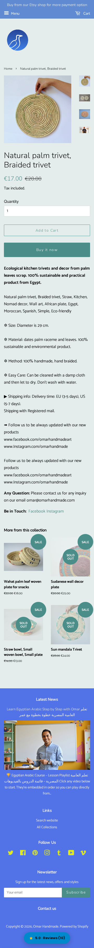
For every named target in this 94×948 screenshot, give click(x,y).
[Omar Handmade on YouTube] (71, 854)
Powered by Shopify (74, 926)
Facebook (36, 511)
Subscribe (76, 892)
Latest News (47, 699)
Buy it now (47, 249)
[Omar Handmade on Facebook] (23, 854)
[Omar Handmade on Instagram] (47, 854)
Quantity (11, 201)
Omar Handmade (45, 926)
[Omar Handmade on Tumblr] (59, 854)
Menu (14, 14)
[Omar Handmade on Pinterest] (35, 854)
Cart (86, 13)
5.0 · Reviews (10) (50, 937)
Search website (47, 820)
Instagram (55, 511)
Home (8, 69)
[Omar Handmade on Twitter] (11, 854)
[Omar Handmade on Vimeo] (83, 854)
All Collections (47, 827)
